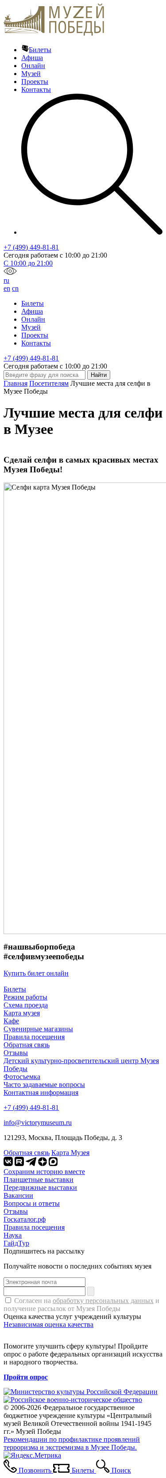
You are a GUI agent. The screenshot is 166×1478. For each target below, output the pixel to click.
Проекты (34, 81)
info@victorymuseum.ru (38, 1122)
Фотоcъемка (22, 1076)
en (7, 288)
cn (15, 288)
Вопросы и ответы (32, 1203)
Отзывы (16, 1052)
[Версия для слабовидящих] (10, 272)
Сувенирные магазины (38, 1029)
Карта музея (22, 1013)
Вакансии (18, 1195)
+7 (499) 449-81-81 (31, 247)
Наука (13, 1235)
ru (6, 280)
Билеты (40, 49)
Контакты (36, 89)
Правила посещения (34, 1037)
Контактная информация (41, 1092)
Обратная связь (27, 1045)
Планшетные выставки (38, 1179)
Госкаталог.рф (25, 1219)
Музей (31, 73)
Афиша (32, 57)
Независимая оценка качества (48, 1324)
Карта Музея (70, 1152)
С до (28, 263)
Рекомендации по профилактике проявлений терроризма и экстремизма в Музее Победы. (72, 1443)
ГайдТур (16, 1243)
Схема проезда (26, 1005)
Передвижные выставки (40, 1187)
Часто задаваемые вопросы (44, 1084)
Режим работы (25, 997)
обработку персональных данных (103, 1300)
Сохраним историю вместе (44, 1171)
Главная (15, 383)
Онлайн (33, 65)
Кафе (11, 1021)
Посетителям (49, 383)
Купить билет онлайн (36, 973)
